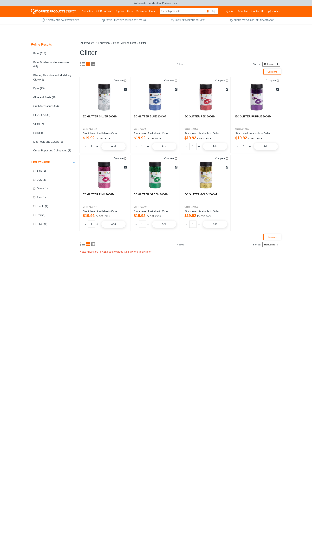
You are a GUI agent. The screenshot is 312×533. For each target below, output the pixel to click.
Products (86, 11)
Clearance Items (145, 11)
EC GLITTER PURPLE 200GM (253, 116)
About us (243, 11)
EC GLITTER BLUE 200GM (150, 116)
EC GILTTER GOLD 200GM (200, 194)
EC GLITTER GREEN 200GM (151, 194)
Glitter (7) (38, 123)
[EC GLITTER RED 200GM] (205, 97)
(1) (41, 170)
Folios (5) (38, 132)
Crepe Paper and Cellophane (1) (52, 150)
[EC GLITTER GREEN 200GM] (155, 175)
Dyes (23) (39, 88)
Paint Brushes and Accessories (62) (51, 64)
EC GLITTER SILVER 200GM (100, 116)
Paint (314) (39, 53)
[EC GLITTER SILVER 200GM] (104, 97)
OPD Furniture (104, 11)
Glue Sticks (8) (41, 115)
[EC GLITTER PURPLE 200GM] (256, 97)
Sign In (229, 11)
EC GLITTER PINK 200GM (98, 194)
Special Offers (124, 11)
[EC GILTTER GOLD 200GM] (205, 175)
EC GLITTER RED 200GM (199, 116)
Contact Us (257, 11)
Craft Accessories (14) (46, 106)
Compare (119, 80)
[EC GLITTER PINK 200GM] (104, 175)
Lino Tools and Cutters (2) (48, 141)
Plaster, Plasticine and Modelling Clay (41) (52, 77)
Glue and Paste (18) (44, 97)
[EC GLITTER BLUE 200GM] (155, 97)
